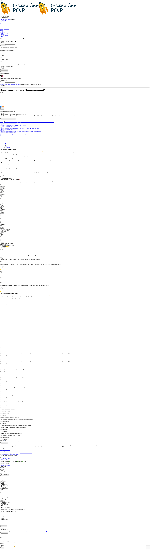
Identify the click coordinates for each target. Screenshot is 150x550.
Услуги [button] (16, 548)
